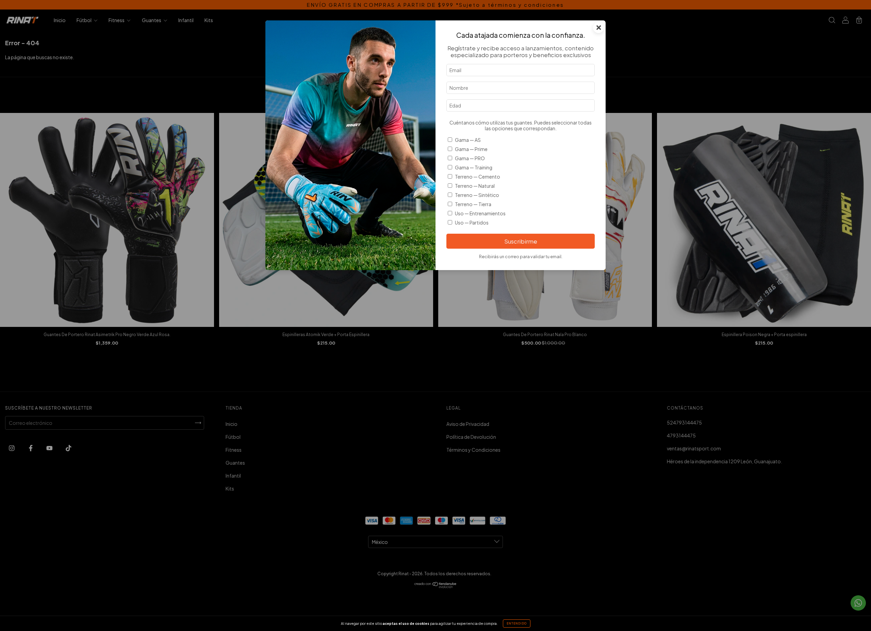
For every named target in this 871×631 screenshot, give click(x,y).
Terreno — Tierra (473, 204)
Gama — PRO (470, 158)
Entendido (517, 623)
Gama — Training (473, 167)
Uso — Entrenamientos (480, 213)
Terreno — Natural (475, 186)
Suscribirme (520, 241)
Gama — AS (468, 140)
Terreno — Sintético (477, 195)
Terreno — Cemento (477, 176)
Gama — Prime (471, 149)
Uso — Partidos (472, 222)
